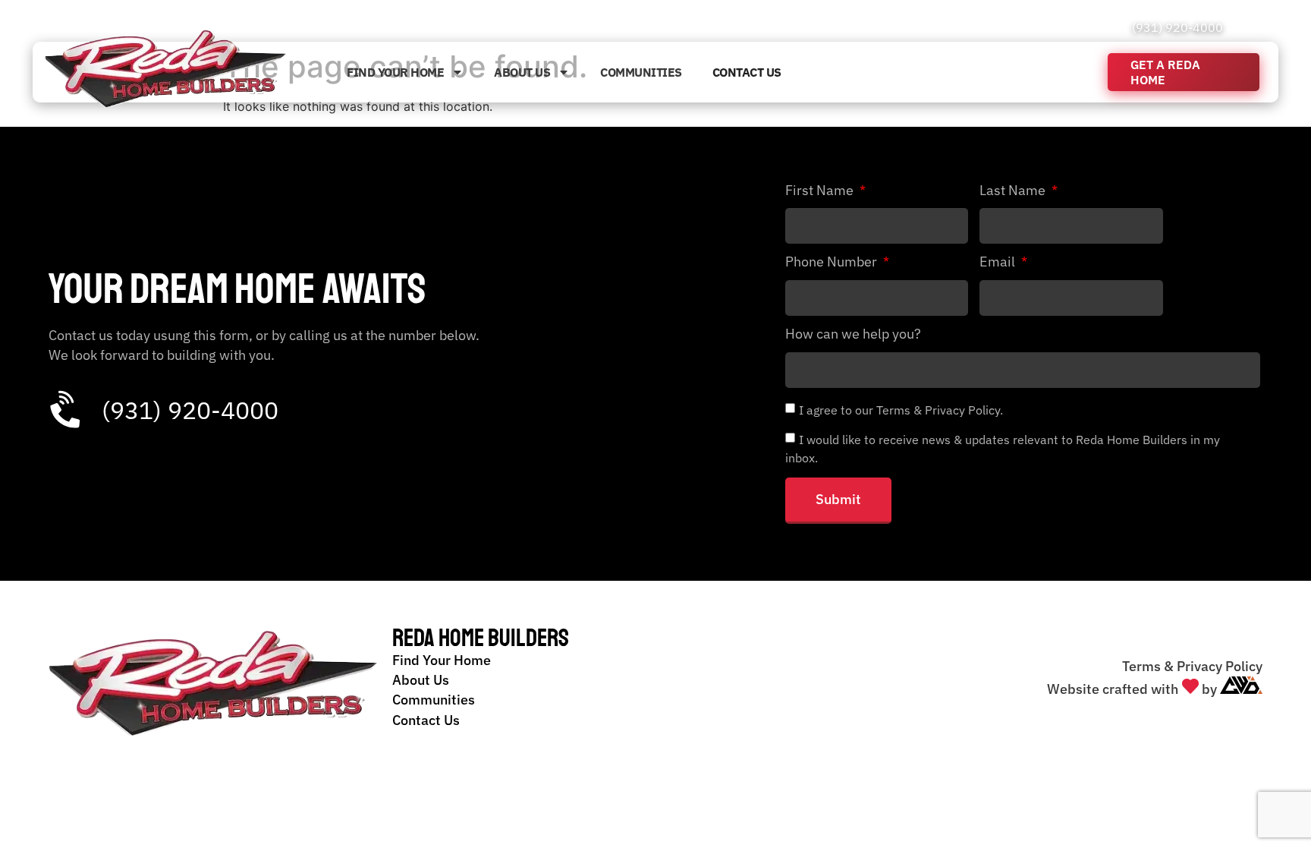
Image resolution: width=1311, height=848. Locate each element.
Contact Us (746, 72)
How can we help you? (853, 334)
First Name (821, 191)
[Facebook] (1238, 27)
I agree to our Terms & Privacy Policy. (901, 409)
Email (998, 262)
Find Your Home (395, 72)
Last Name (1013, 191)
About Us (522, 72)
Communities (641, 72)
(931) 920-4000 (1177, 27)
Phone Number (832, 262)
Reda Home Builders (480, 638)
